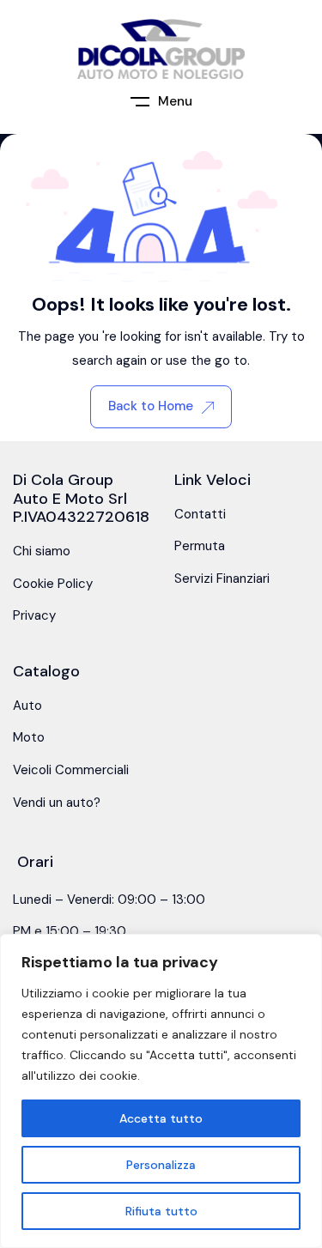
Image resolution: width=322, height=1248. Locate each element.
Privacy (34, 615)
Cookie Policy (53, 583)
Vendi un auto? (56, 802)
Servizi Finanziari (222, 578)
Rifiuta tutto (161, 1211)
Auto (27, 705)
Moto (29, 737)
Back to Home (150, 406)
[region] (161, 1091)
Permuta (199, 545)
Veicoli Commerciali (71, 769)
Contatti (200, 514)
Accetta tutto (161, 1118)
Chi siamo (41, 551)
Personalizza (161, 1164)
